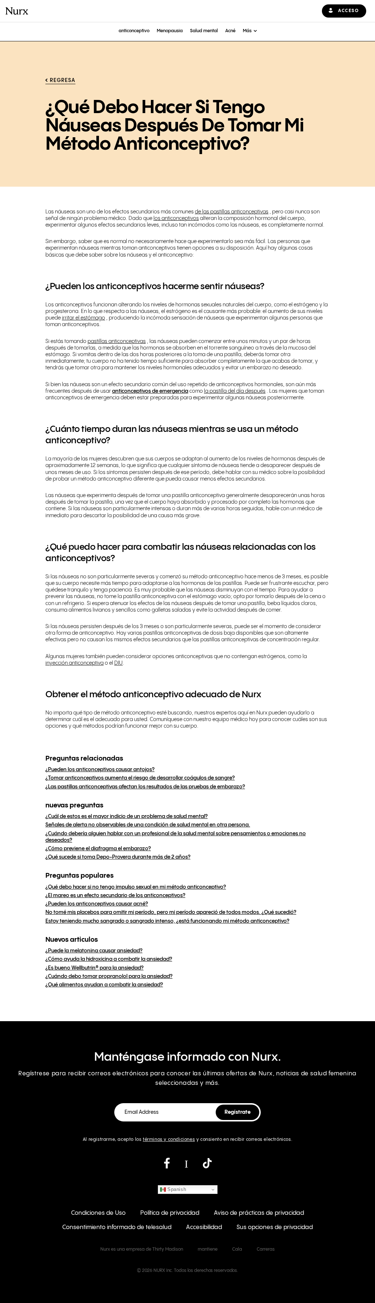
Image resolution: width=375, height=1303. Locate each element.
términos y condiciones (169, 1139)
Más (247, 31)
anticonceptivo (134, 31)
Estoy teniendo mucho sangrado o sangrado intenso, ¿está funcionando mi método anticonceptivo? (167, 921)
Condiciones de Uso (98, 1213)
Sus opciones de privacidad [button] (275, 1227)
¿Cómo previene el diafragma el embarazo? (98, 848)
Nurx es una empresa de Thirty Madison (141, 1249)
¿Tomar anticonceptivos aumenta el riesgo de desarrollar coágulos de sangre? (140, 778)
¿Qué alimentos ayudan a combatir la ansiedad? (104, 984)
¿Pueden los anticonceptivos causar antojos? (100, 769)
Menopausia (170, 31)
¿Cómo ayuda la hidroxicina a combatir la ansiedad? (108, 959)
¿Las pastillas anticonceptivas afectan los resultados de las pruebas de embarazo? (145, 786)
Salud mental (204, 31)
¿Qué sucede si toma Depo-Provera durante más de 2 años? (117, 857)
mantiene (208, 1249)
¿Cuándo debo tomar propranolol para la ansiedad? (108, 976)
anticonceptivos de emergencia (150, 391)
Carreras (266, 1249)
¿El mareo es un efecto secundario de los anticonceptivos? (115, 895)
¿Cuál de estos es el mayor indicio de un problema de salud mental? (126, 816)
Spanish (176, 1189)
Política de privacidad (169, 1213)
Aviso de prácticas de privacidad (259, 1213)
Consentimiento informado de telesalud (116, 1227)
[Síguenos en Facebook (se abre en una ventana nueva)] (167, 1166)
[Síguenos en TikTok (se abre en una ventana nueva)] (207, 1166)
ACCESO (348, 10)
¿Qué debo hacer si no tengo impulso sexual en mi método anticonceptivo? (135, 887)
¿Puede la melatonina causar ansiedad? (93, 950)
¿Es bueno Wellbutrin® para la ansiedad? (94, 968)
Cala (237, 1249)
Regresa (62, 80)
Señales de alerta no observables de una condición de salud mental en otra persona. (147, 825)
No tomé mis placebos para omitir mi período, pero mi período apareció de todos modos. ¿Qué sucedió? (170, 912)
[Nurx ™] (16, 11)
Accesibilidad (204, 1227)
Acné (230, 31)
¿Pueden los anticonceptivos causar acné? (96, 904)
